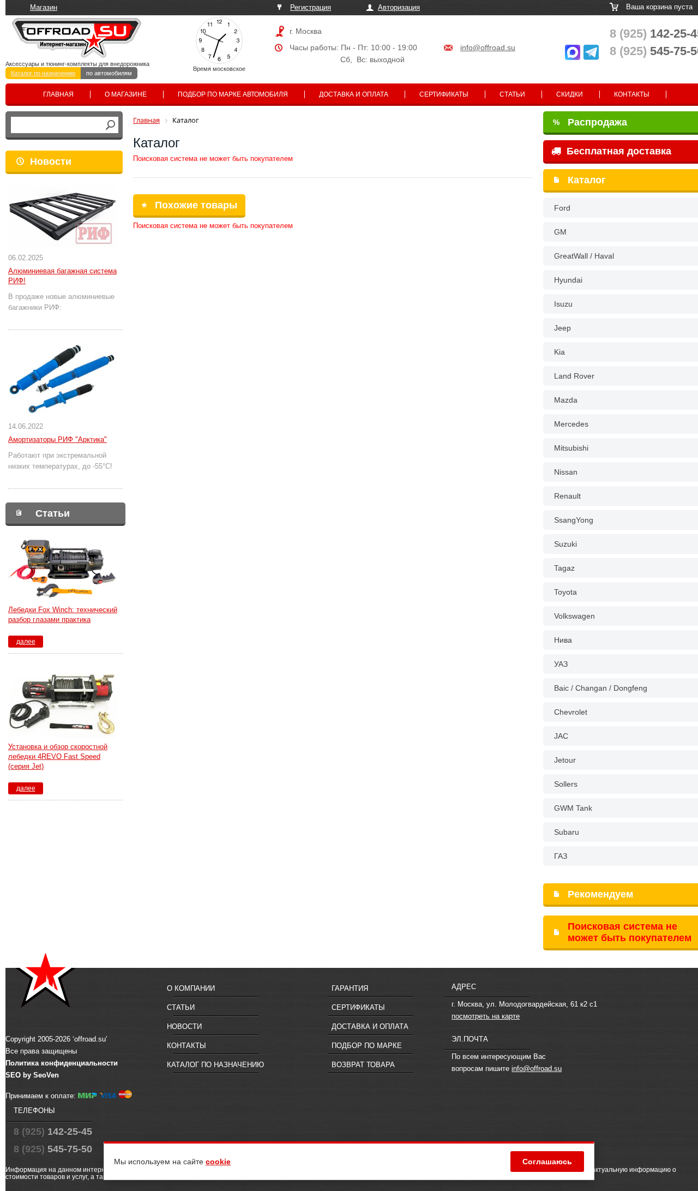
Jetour (565, 760)
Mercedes (571, 424)
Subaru (566, 832)
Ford (562, 208)
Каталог (587, 180)
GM (560, 232)
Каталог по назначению (43, 73)
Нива (563, 640)
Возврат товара (363, 1065)
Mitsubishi (571, 448)
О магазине (126, 94)
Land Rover (574, 376)
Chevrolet (570, 712)
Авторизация (399, 7)
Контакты (631, 94)
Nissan (565, 472)
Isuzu (563, 304)
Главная (58, 94)
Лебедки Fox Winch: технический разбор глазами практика (62, 615)
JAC (561, 736)
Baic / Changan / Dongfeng (600, 688)
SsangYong (573, 520)
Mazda (565, 400)
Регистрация (310, 7)
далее (25, 641)
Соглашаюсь (547, 1161)
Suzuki (565, 544)
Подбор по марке (367, 1046)
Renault (567, 496)
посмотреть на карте (486, 1016)
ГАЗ (560, 856)
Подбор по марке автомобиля (233, 94)
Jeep (562, 328)
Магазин (43, 7)
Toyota (565, 592)
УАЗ (561, 664)
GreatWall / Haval (584, 256)
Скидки (569, 94)
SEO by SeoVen (32, 1075)
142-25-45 (53, 1131)
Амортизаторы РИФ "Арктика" (57, 439)
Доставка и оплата (353, 94)
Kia (559, 352)
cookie (218, 1161)
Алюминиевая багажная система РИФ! (62, 276)
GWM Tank (573, 808)
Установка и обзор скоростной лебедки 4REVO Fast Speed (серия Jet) (57, 756)
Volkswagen (574, 616)
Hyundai (568, 280)
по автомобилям (109, 73)
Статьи (512, 94)
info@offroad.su (487, 47)
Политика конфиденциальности (61, 1063)
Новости (50, 161)
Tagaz (564, 568)
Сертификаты (443, 94)
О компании (191, 988)
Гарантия (350, 988)
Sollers (565, 784)
